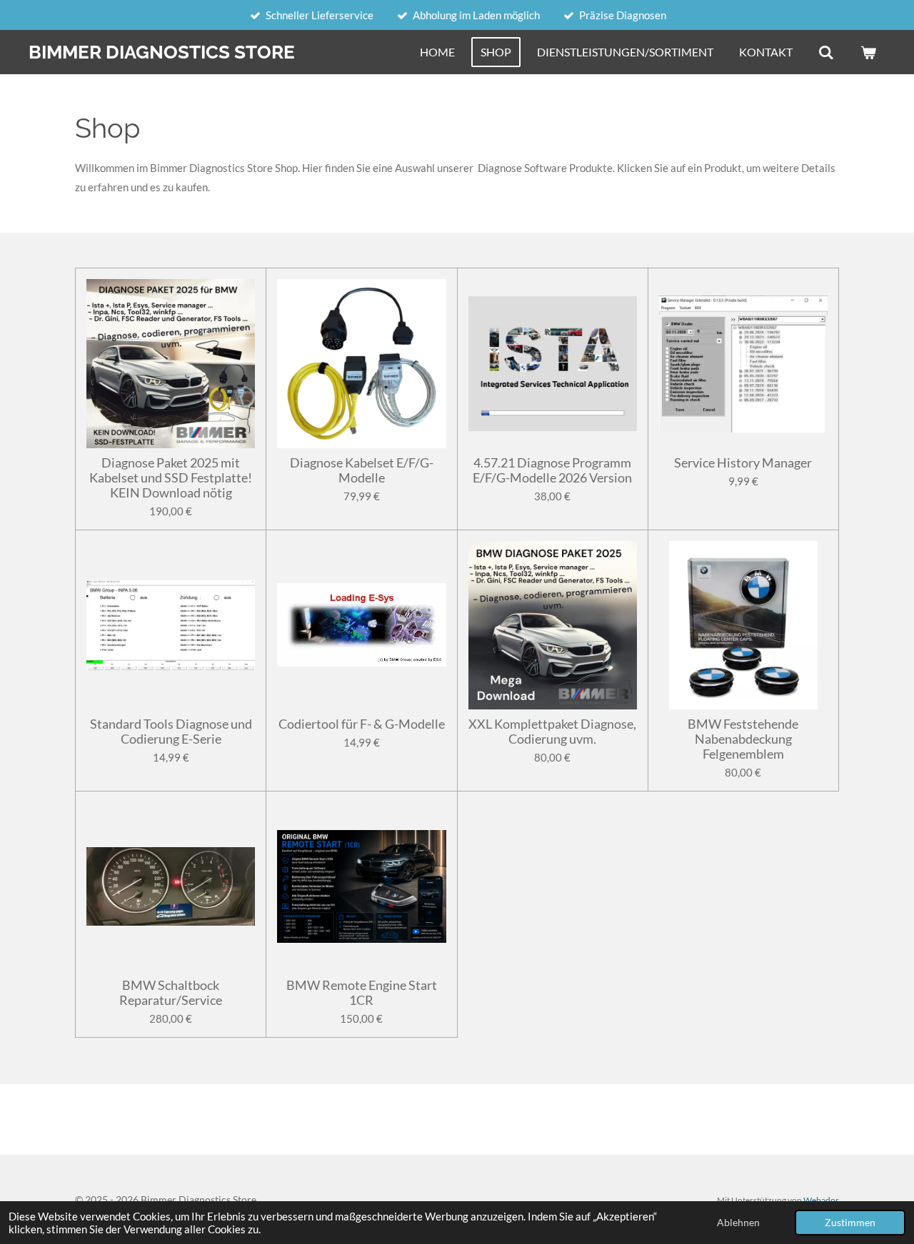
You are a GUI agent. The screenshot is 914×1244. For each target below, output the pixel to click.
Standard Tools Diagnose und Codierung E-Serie (171, 732)
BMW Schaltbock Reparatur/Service (170, 993)
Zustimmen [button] (850, 1222)
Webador (821, 1200)
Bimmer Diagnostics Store (162, 52)
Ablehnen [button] (738, 1222)
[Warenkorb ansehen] (868, 52)
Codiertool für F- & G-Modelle (361, 724)
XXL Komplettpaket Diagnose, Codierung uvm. (552, 732)
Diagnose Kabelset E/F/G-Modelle (361, 470)
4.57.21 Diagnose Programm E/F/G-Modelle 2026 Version (552, 470)
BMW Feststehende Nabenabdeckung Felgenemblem (743, 739)
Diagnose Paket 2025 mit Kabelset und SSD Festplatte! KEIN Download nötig (170, 477)
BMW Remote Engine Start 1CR (361, 993)
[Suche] (826, 52)
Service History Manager (743, 462)
